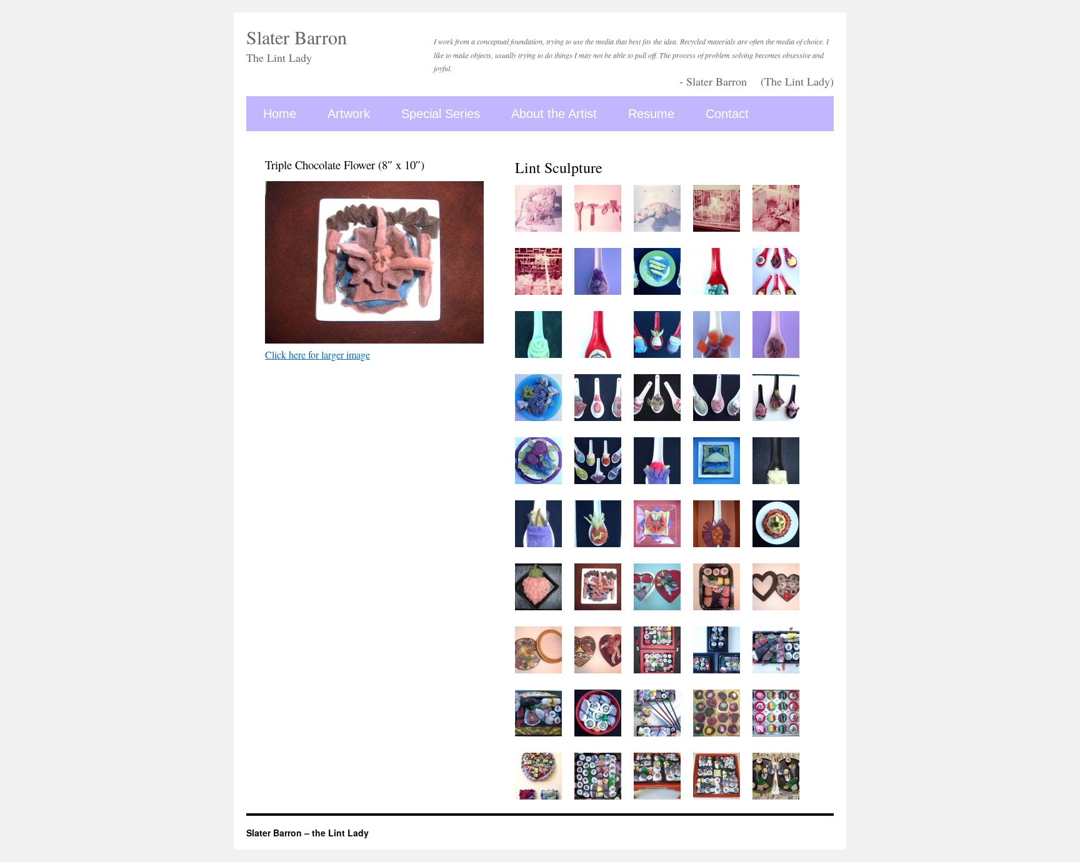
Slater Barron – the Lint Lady (307, 832)
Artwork (349, 114)
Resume (651, 114)
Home (279, 114)
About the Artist (554, 114)
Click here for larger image (317, 354)
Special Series (440, 114)
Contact (727, 114)
